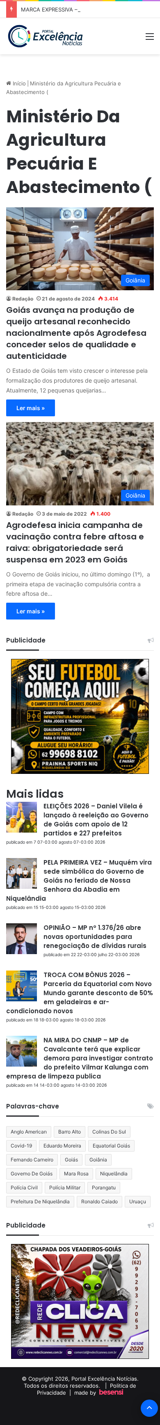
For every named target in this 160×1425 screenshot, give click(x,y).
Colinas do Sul (109, 1132)
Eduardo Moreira (62, 1146)
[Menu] (150, 39)
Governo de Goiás (32, 1173)
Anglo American (29, 1132)
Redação (22, 299)
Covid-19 (21, 1146)
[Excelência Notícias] (45, 36)
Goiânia (98, 1160)
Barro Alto (69, 1132)
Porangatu (104, 1187)
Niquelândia (114, 1173)
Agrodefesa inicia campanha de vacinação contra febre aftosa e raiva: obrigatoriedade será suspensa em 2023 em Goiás (75, 542)
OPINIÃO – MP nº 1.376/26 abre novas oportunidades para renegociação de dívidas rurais (94, 936)
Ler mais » (30, 407)
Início (18, 83)
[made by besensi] (111, 1392)
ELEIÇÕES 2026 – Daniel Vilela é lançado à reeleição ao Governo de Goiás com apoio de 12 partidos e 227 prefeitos (96, 820)
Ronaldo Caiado (99, 1201)
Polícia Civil (24, 1187)
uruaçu (137, 1201)
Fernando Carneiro (32, 1160)
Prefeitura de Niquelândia (40, 1201)
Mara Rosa (76, 1173)
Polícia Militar (64, 1187)
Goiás (71, 1160)
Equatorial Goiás (111, 1146)
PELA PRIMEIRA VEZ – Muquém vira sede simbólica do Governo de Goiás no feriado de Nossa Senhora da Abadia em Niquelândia (79, 880)
